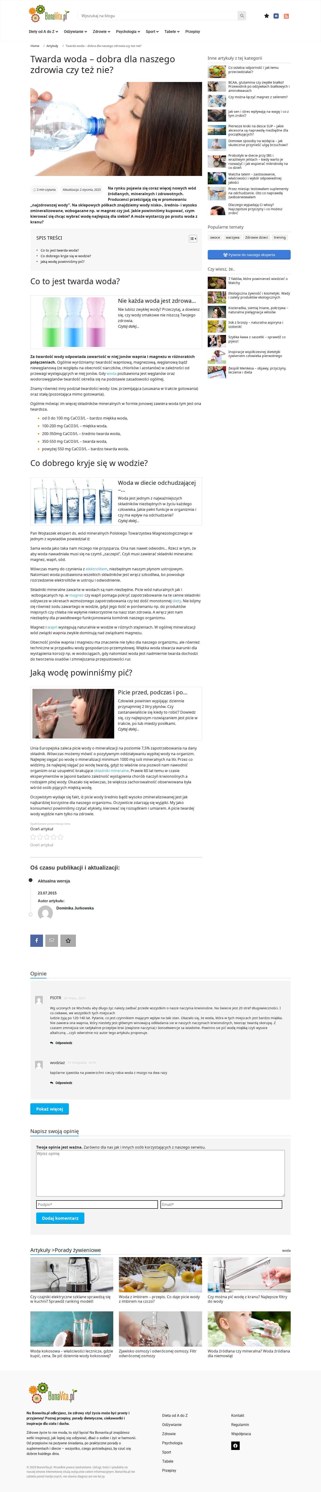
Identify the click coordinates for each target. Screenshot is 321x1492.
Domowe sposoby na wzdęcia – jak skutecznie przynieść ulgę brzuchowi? (258, 143)
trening (280, 237)
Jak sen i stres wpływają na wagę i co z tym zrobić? (258, 113)
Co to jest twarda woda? (60, 250)
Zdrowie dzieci (256, 237)
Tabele (170, 31)
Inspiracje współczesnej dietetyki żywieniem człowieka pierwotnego (255, 354)
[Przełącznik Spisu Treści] (190, 239)
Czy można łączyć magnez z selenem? (258, 97)
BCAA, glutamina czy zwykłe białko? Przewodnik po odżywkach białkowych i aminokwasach (259, 86)
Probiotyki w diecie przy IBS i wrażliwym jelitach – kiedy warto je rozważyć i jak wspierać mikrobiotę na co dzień (258, 161)
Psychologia (126, 31)
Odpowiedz (63, 1043)
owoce (215, 237)
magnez (77, 595)
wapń (52, 627)
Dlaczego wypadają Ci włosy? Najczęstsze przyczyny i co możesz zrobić (255, 209)
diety (176, 600)
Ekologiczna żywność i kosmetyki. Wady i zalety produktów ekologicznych (259, 295)
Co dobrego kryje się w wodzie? (66, 256)
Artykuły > (42, 1249)
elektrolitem (96, 568)
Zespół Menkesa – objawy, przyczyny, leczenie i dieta (257, 370)
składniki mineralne (111, 770)
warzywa (232, 237)
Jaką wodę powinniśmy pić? (62, 261)
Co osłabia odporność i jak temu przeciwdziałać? (253, 70)
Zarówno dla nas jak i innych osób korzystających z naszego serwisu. (121, 1147)
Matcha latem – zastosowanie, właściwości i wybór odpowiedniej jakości (255, 178)
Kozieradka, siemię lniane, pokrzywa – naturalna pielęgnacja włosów (258, 310)
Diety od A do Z (42, 31)
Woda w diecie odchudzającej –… (157, 486)
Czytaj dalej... (128, 326)
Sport (150, 31)
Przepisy (192, 31)
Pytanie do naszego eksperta (251, 254)
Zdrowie (100, 31)
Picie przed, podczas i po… (153, 692)
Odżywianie (73, 31)
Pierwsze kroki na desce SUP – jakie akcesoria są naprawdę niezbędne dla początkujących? (258, 130)
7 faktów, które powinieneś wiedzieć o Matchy (258, 281)
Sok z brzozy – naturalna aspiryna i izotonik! (255, 324)
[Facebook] (276, 16)
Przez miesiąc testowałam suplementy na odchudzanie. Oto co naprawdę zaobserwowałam (258, 193)
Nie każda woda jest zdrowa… (157, 300)
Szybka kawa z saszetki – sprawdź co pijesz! (257, 339)
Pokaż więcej (49, 1109)
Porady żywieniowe (78, 1249)
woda (112, 373)
